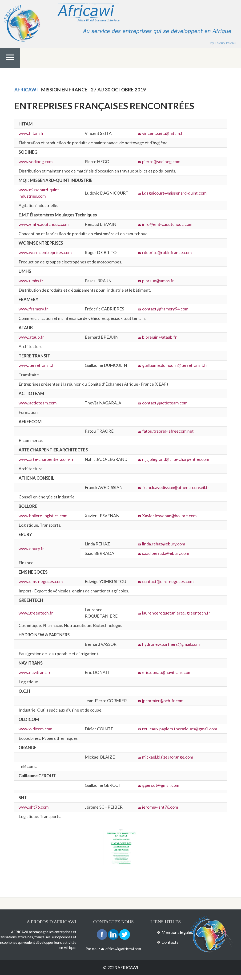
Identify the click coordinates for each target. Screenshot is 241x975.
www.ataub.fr (31, 337)
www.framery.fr (33, 308)
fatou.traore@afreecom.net (168, 431)
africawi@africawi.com (123, 949)
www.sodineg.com (35, 161)
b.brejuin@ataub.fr (159, 337)
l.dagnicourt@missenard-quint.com (174, 193)
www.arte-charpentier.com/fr (46, 459)
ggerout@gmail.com (160, 785)
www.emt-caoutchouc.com (43, 224)
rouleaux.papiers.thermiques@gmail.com (179, 728)
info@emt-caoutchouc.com (167, 224)
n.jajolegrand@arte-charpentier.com (175, 459)
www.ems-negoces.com (41, 581)
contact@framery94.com (165, 308)
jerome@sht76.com (160, 807)
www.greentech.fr (36, 612)
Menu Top (10, 67)
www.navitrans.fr (35, 672)
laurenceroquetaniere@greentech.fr (176, 612)
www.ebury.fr (31, 548)
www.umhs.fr (31, 280)
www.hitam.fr (31, 133)
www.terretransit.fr (37, 365)
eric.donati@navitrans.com (166, 672)
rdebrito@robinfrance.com (167, 252)
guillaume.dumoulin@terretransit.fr (174, 365)
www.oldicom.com (35, 728)
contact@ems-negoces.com (167, 581)
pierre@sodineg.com (161, 161)
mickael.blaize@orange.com (167, 757)
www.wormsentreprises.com (45, 252)
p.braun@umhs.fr (158, 280)
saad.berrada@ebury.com (165, 553)
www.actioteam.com (37, 402)
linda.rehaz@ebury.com (163, 543)
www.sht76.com (33, 807)
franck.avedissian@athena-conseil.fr (175, 487)
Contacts (169, 942)
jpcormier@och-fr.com (162, 700)
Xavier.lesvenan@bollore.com (169, 515)
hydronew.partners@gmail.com (171, 644)
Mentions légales (177, 932)
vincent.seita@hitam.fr (163, 133)
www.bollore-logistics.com (43, 515)
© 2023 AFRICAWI (120, 967)
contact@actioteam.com (164, 402)
